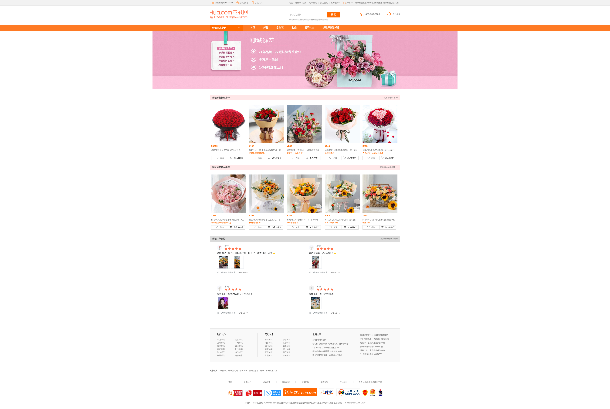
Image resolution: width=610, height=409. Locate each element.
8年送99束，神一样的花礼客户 (325, 347)
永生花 (280, 27)
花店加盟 (324, 382)
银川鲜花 (221, 355)
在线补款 (343, 382)
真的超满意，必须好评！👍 (322, 253)
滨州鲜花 (286, 349)
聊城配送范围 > (226, 61)
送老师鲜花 (294, 19)
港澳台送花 (323, 19)
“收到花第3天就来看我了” (371, 354)
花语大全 (309, 27)
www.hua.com (270, 403)
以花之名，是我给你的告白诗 (372, 350)
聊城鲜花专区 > (226, 48)
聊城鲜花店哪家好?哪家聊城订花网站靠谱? (330, 344)
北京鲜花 (239, 340)
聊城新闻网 (233, 370)
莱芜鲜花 (286, 355)
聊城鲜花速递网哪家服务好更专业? (327, 351)
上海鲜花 (221, 343)
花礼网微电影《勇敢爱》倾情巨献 (374, 339)
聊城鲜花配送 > (226, 52)
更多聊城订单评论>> (389, 239)
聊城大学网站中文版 (268, 370)
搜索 (333, 14)
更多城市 (239, 355)
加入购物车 (239, 158)
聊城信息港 (253, 370)
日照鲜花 (268, 355)
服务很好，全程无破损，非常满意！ (235, 293)
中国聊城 (223, 370)
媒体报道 (267, 382)
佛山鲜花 (221, 352)
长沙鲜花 (239, 349)
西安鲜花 (221, 346)
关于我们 (247, 382)
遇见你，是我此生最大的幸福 (372, 343)
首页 (252, 27)
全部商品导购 (219, 27)
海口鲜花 (239, 352)
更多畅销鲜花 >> (391, 98)
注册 (304, 3)
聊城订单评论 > (226, 56)
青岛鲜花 (268, 340)
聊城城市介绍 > (226, 65)
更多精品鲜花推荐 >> (389, 167)
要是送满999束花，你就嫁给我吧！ (327, 355)
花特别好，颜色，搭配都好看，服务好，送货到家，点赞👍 (246, 253)
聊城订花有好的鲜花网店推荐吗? (374, 335)
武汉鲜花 (239, 346)
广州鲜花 (239, 343)
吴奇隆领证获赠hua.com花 (371, 346)
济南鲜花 (286, 340)
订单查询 (313, 3)
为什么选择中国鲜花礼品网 (370, 382)
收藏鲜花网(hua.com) (224, 3)
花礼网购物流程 (319, 340)
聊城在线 (243, 370)
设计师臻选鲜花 (331, 27)
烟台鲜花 (268, 343)
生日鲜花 (313, 19)
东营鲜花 (286, 343)
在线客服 (396, 14)
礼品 (294, 27)
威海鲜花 (286, 346)
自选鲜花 (304, 19)
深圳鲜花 (221, 340)
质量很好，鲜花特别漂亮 (321, 293)
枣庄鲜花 (286, 352)
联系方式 (286, 382)
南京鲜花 (221, 349)
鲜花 (265, 27)
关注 (222, 158)
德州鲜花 (268, 346)
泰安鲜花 (268, 349)
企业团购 (305, 382)
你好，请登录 (295, 3)
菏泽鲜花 (268, 352)
